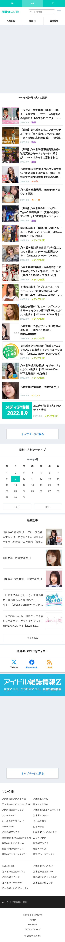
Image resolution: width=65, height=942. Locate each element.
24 (24, 490)
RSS (50, 667)
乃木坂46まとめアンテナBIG (16, 804)
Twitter (14, 667)
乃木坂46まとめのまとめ (14, 798)
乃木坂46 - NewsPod (12, 882)
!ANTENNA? (8, 826)
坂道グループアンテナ (44, 854)
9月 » (48, 506)
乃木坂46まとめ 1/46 (43, 871)
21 (58, 484)
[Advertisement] (32, 59)
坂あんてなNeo (40, 804)
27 (49, 490)
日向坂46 (54, 20)
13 (49, 478)
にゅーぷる (38, 826)
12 (41, 478)
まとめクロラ (39, 820)
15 (7, 484)
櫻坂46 (32, 20)
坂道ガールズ (39, 848)
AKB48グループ (32, 929)
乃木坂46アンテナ (11, 832)
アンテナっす (8, 815)
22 (7, 490)
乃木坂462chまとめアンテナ (47, 809)
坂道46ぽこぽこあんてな (14, 854)
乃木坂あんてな (40, 798)
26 (41, 490)
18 (32, 484)
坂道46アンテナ (40, 843)
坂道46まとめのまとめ (13, 843)
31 (24, 497)
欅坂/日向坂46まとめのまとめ (16, 837)
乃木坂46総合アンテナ (13, 809)
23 (15, 490)
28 (58, 490)
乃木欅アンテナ (40, 815)
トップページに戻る (32, 434)
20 (49, 484)
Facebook (32, 667)
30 (15, 497)
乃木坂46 (11, 20)
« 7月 (17, 506)
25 (32, 490)
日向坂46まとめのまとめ (45, 832)
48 (12, 3)
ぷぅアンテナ (39, 837)
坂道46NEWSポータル (13, 848)
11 (32, 478)
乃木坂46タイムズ (11, 877)
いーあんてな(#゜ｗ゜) (13, 820)
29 (7, 497)
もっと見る (32, 637)
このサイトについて (32, 914)
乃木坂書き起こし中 (43, 882)
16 (15, 484)
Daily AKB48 (8, 865)
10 (24, 478)
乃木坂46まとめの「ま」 (14, 871)
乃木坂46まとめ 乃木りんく (15, 888)
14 (58, 478)
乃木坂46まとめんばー (44, 865)
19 (41, 484)
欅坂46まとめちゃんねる (45, 877)
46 (32, 3)
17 (24, 484)
